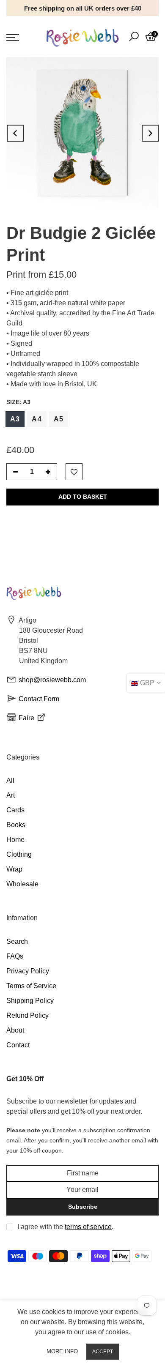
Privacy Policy (27, 971)
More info (62, 1351)
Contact (18, 1045)
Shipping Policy (30, 1000)
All (10, 780)
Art (10, 795)
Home (15, 839)
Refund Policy (27, 1015)
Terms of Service (31, 985)
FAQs (14, 956)
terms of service (88, 1226)
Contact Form (39, 698)
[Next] (150, 133)
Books (15, 824)
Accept (102, 1352)
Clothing (19, 854)
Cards (15, 810)
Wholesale (22, 884)
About (15, 1030)
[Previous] (15, 133)
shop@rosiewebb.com (52, 679)
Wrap (14, 869)
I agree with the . (65, 1226)
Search (17, 941)
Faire (27, 717)
